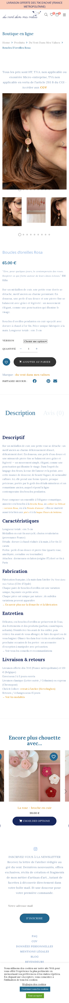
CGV (34, 941)
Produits (19, 42)
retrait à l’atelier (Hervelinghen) (37, 688)
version (8, 340)
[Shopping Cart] (57, 14)
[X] (41, 381)
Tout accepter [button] (35, 995)
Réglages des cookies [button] (34, 984)
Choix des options (36, 820)
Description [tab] (20, 412)
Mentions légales (34, 951)
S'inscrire (34, 918)
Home (6, 42)
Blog (35, 956)
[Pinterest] (48, 381)
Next (63, 144)
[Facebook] (35, 381)
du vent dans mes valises (44, 42)
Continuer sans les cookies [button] (35, 989)
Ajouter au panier (37, 361)
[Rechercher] (46, 14)
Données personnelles (34, 946)
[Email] (55, 381)
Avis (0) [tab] (53, 412)
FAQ (34, 936)
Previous (5, 144)
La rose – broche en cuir (35, 808)
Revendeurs (34, 961)
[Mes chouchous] (6, 362)
